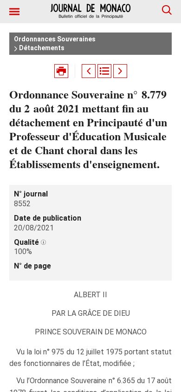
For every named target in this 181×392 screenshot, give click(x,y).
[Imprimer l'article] (61, 71)
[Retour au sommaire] (104, 71)
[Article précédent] (89, 71)
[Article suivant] (120, 71)
